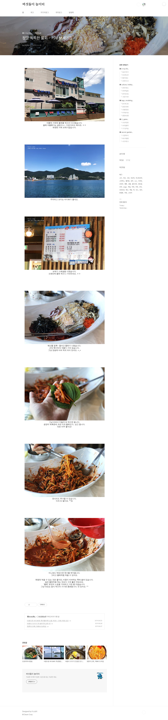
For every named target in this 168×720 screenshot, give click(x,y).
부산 (124, 178)
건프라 (121, 184)
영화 (125, 184)
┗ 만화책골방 (124, 91)
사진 (128, 178)
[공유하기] (31, 604)
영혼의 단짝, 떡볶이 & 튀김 (36, 626)
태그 (32, 12)
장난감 (140, 184)
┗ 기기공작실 (124, 128)
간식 (140, 187)
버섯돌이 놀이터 (33, 4)
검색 (138, 4)
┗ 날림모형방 (124, 107)
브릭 (120, 187)
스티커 (130, 193)
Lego (125, 187)
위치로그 (59, 12)
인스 (137, 190)
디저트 (140, 181)
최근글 (121, 160)
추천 (125, 193)
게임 (130, 190)
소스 (136, 181)
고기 (120, 178)
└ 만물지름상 (124, 78)
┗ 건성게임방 (124, 122)
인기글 (128, 160)
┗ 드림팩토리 (124, 135)
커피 (137, 187)
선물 (129, 184)
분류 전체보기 (123, 65)
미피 (133, 187)
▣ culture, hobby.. (126, 85)
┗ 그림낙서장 (124, 97)
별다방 (127, 181)
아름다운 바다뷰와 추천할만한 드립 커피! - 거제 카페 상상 (48, 621)
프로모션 (121, 190)
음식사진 (134, 184)
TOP (144, 712)
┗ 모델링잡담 (124, 110)
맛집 (129, 187)
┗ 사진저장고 (124, 141)
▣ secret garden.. (126, 132)
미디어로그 (45, 12)
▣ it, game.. (123, 119)
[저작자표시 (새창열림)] (48, 605)
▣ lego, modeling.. (126, 100)
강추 (132, 181)
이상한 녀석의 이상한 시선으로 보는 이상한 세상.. (41, 677)
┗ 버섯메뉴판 (41, 616)
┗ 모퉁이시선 (124, 81)
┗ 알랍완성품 (124, 115)
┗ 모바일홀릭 (124, 125)
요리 (141, 190)
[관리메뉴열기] (164, 4)
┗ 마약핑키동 (124, 112)
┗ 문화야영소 (124, 88)
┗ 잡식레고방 (124, 104)
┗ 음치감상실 (124, 94)
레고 (127, 190)
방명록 (71, 12)
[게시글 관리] (34, 604)
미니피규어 (139, 178)
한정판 (121, 193)
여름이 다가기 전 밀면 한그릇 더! (39, 623)
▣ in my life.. (31, 616)
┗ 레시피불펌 (124, 138)
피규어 (133, 178)
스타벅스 (121, 181)
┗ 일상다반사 (124, 72)
